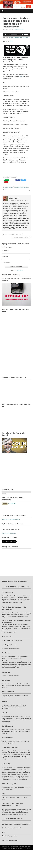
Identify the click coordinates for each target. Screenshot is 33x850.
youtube (5, 189)
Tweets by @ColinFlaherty (9, 533)
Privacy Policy (16, 848)
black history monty (19, 187)
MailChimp (20, 270)
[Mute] (23, 35)
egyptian (26, 187)
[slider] (26, 34)
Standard (23, 848)
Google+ (26, 200)
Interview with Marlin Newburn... (13, 234)
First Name (5, 256)
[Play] (5, 35)
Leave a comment (19, 29)
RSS (11, 41)
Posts (12, 200)
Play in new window (15, 37)
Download (25, 37)
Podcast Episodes (8, 187)
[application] (16, 34)
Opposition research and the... (20, 237)
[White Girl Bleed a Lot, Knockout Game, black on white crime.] (16, 4)
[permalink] (29, 190)
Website (18, 200)
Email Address (6, 250)
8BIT (29, 848)
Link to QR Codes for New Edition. (11, 519)
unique (21, 77)
